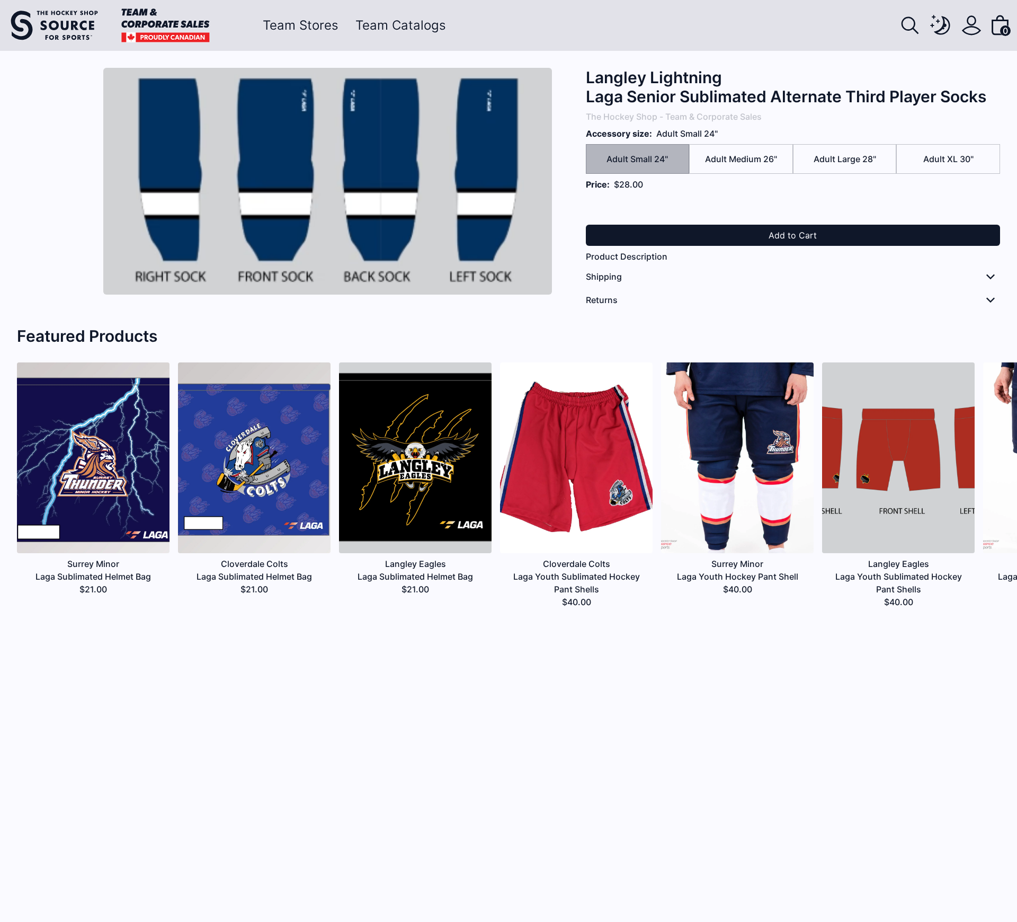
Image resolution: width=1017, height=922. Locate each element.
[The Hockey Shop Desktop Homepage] (110, 25)
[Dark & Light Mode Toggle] (940, 25)
